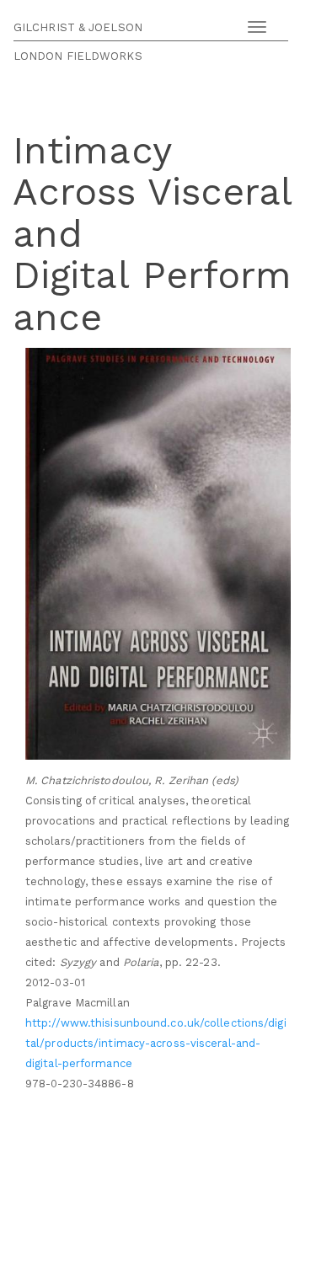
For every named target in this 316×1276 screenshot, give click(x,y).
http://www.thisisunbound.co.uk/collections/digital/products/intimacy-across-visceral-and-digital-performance (156, 1043)
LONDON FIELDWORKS (77, 56)
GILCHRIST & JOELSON (77, 27)
